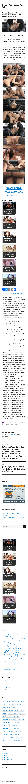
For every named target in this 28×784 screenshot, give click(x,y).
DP (21, 422)
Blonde (5, 713)
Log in (5, 755)
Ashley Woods (5, 424)
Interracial (5, 725)
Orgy (5, 689)
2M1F (24, 422)
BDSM (16, 710)
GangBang (7, 687)
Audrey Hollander (8, 710)
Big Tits (22, 710)
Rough (5, 734)
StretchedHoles (8, 422)
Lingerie (12, 725)
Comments (8, 759)
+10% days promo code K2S (14, 293)
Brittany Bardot (13, 713)
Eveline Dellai (20, 719)
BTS (4, 716)
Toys (20, 737)
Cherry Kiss (16, 716)
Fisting (5, 722)
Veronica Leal (13, 740)
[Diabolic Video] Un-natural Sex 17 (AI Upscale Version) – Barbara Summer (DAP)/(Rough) (14, 641)
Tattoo (11, 737)
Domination (6, 719)
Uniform (5, 740)
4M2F (9, 704)
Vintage (20, 740)
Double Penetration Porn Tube (9, 781)
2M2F (8, 701)
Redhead (11, 731)
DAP (5, 681)
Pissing (5, 731)
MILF (17, 725)
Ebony (13, 719)
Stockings (16, 734)
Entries (7, 757)
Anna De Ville (6, 707)
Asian (13, 707)
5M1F (13, 704)
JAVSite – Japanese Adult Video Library (13, 517)
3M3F (22, 701)
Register (6, 753)
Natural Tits (16, 424)
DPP (5, 685)
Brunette (11, 424)
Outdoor (13, 728)
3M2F (18, 701)
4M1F (4, 704)
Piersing (19, 728)
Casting (9, 716)
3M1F (13, 701)
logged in (12, 434)
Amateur (19, 704)
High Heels (16, 722)
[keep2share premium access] (14, 494)
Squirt (10, 734)
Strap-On (5, 737)
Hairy (9, 722)
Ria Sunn (18, 731)
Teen (16, 737)
